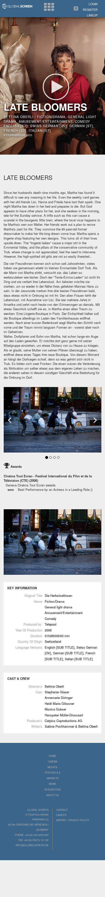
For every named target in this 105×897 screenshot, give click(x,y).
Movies (52, 767)
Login (93, 4)
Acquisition (52, 789)
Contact (62, 810)
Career (61, 815)
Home (52, 756)
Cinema (52, 761)
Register (90, 9)
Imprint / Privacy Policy (72, 820)
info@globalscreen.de (32, 845)
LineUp (92, 15)
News (52, 784)
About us (52, 795)
